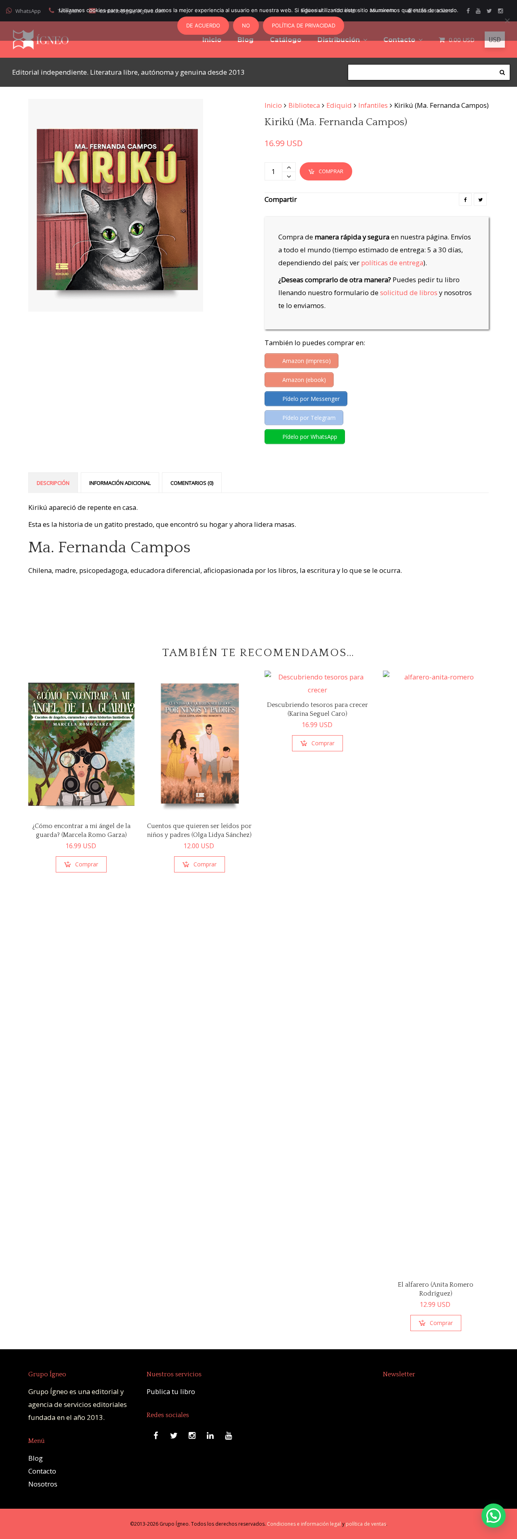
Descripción (53, 482)
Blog (35, 1458)
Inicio (273, 105)
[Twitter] (480, 199)
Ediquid (339, 105)
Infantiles (373, 105)
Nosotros (42, 1484)
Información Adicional (120, 482)
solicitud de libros (408, 292)
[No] (507, 21)
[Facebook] (465, 199)
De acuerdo (203, 25)
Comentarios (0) (191, 482)
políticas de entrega (392, 262)
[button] (493, 1515)
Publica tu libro (171, 1391)
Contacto (42, 1471)
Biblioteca (304, 105)
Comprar (331, 171)
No (246, 25)
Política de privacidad (303, 25)
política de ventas (366, 1523)
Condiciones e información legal (304, 1523)
